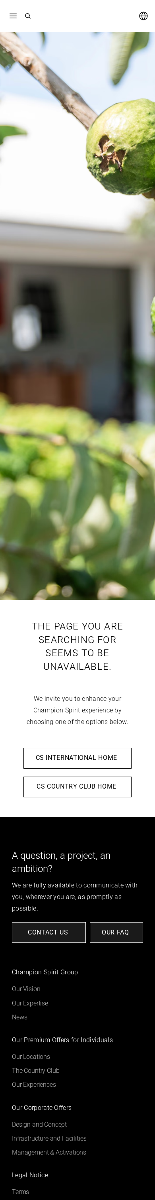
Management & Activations (49, 1152)
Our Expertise (30, 1003)
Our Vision (26, 989)
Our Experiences (34, 1084)
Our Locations (31, 1056)
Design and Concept (39, 1124)
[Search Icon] (28, 16)
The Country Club (35, 1070)
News (19, 1017)
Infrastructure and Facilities (49, 1138)
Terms (20, 1192)
